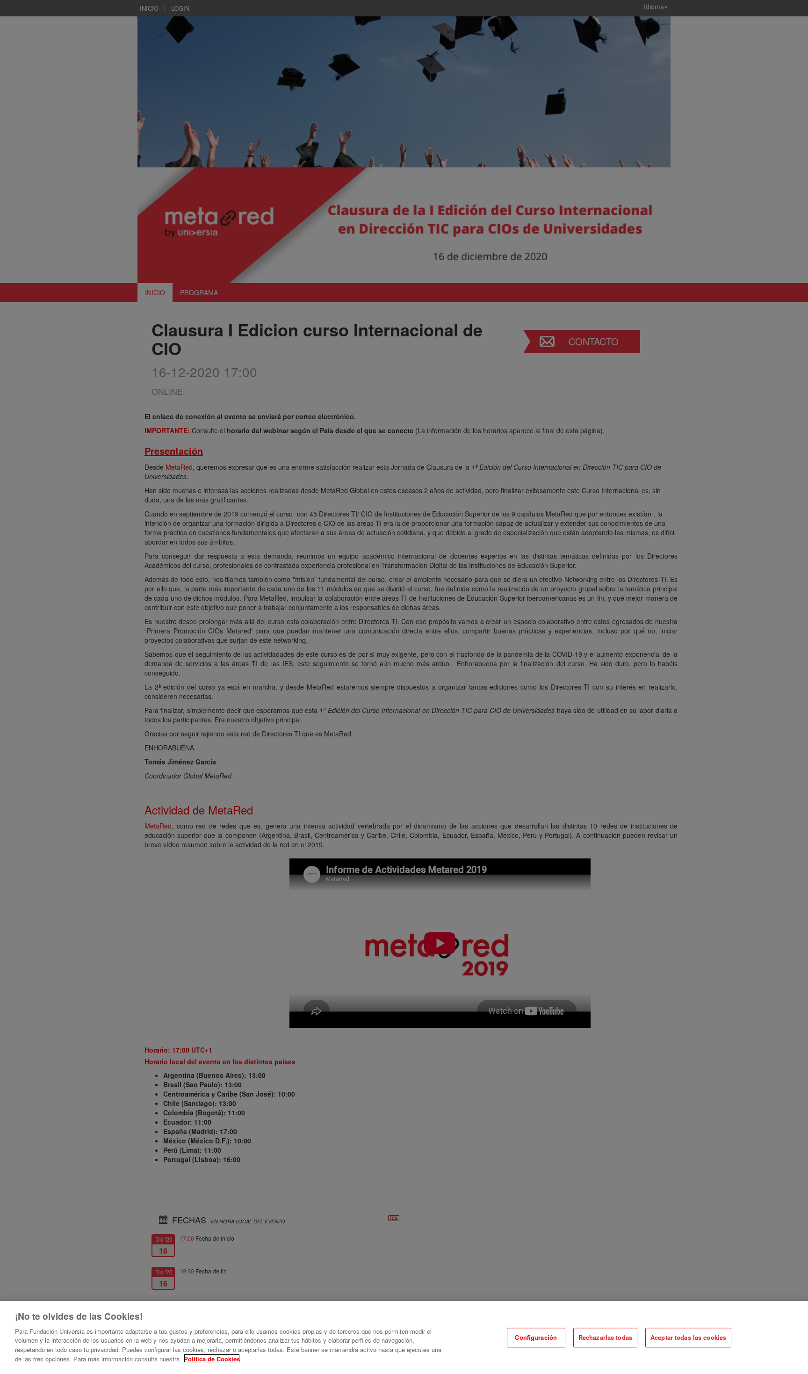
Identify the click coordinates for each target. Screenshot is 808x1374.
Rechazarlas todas (605, 1337)
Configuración (536, 1337)
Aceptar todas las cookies (688, 1337)
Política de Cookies (212, 1358)
